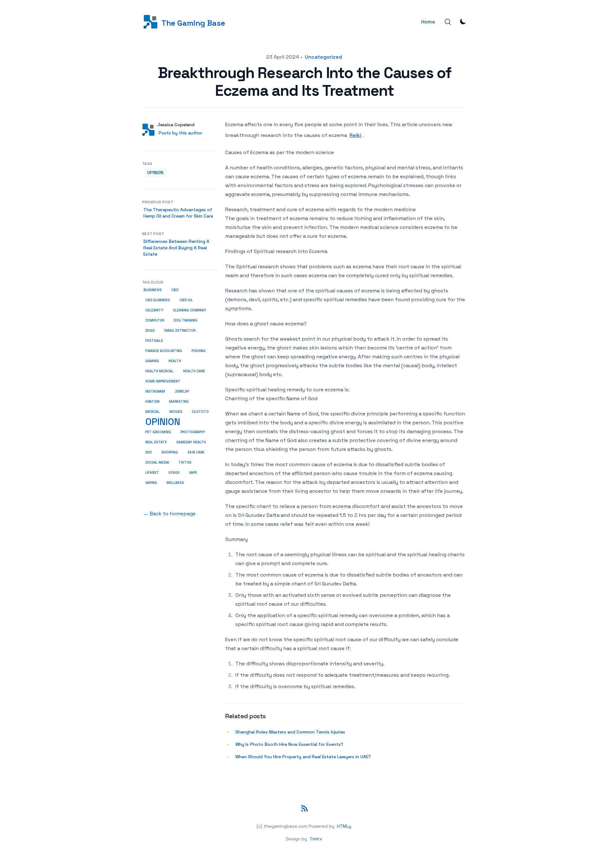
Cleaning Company (189, 310)
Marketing (179, 401)
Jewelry (181, 391)
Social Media (157, 462)
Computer (154, 320)
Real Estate (156, 442)
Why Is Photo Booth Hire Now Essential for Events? (289, 744)
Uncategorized (323, 57)
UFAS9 (174, 472)
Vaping (151, 482)
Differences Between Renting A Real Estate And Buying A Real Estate (176, 247)
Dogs (150, 330)
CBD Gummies (157, 300)
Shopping (169, 452)
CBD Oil (186, 300)
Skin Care (195, 452)
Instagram (155, 391)
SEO (148, 452)
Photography (192, 432)
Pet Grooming (158, 432)
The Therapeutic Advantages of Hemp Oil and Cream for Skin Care (178, 213)
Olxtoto (200, 411)
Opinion (155, 172)
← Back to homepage (169, 513)
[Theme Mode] (463, 21)
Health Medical (159, 371)
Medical (152, 411)
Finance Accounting (163, 351)
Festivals (154, 340)
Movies (175, 411)
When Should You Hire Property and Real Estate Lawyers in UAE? (303, 756)
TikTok (185, 462)
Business (152, 289)
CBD (174, 290)
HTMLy (344, 826)
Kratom (152, 401)
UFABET (152, 472)
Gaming (152, 361)
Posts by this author (180, 133)
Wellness (175, 482)
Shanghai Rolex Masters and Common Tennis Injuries (290, 732)
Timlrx (316, 839)
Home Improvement (162, 381)
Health (174, 361)
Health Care (194, 371)
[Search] (448, 22)
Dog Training (185, 320)
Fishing (199, 351)
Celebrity (154, 310)
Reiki (355, 135)
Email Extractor (179, 330)
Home (428, 21)
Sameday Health (191, 442)
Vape (193, 472)
